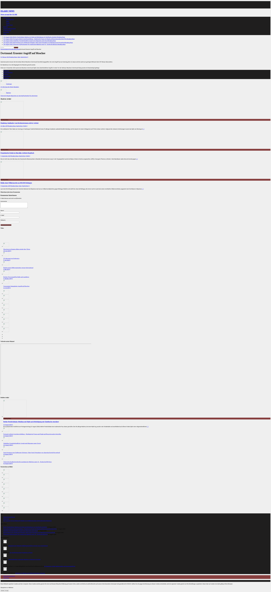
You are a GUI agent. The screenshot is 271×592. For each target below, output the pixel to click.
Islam (7, 21)
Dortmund (6, 71)
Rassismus (6, 78)
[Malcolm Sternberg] (5, 570)
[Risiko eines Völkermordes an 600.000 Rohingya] (12, 178)
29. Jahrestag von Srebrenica (11, 258)
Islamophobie (6, 76)
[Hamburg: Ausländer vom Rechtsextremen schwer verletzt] (12, 118)
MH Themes (33, 581)
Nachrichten (6, 18)
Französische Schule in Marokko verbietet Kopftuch (17, 153)
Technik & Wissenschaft (9, 29)
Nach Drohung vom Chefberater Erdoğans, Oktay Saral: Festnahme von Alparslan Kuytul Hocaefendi (31, 452)
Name (2, 210)
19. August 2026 (7, 454)
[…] (143, 129)
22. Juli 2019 (6, 288)
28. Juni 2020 (6, 251)
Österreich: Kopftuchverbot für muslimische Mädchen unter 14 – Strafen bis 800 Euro (27, 462)
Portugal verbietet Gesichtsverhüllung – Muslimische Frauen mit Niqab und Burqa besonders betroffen (32, 434)
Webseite (3, 220)
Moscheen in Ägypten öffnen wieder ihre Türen (16, 249)
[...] (147, 427)
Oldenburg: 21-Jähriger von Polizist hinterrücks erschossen (30, 573)
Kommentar (4, 201)
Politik (7, 23)
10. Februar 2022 (5, 57)
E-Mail (2, 215)
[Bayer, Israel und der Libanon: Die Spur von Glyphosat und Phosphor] (6, 332)
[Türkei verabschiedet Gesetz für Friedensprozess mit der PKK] (6, 327)
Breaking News (10, 19)
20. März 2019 (4, 126)
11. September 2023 (6, 156)
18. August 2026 (7, 463)
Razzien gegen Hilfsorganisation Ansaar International (18, 268)
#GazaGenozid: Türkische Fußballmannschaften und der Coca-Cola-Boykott (28, 546)
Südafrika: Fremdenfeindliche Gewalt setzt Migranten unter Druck (22, 443)
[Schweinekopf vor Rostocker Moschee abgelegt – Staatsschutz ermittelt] (6, 317)
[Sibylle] (5, 556)
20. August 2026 (7, 445)
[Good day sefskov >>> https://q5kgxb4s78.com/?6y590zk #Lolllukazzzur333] (5, 563)
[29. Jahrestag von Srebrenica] (6, 256)
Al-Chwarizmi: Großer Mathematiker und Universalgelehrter (59, 566)
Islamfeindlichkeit (8, 73)
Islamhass (5, 74)
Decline (2, 590)
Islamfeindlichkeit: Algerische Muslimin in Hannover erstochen (24, 559)
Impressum (6, 519)
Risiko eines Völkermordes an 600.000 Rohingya (16, 183)
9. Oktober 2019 (7, 279)
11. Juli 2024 (6, 260)
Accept (6, 590)
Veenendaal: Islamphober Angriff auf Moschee (16, 286)
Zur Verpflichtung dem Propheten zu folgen (21, 553)
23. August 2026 (7, 425)
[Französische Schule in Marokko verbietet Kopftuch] (12, 148)
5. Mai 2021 (6, 269)
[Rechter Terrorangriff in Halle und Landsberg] (6, 274)
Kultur (5, 34)
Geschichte (6, 32)
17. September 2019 (5, 186)
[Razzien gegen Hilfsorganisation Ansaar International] (6, 265)
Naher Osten (9, 25)
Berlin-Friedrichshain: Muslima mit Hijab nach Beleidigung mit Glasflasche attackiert (31, 422)
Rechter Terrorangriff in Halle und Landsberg (16, 277)
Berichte (5, 27)
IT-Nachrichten (7, 30)
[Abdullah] (5, 550)
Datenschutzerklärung (9, 517)
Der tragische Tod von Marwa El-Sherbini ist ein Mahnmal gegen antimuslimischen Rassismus (27, 521)
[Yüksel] (5, 543)
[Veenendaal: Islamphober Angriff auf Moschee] (6, 283)
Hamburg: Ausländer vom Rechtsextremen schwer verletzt (19, 123)
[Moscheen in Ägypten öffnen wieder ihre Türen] (6, 246)
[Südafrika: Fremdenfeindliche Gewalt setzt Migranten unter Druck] (6, 303)
